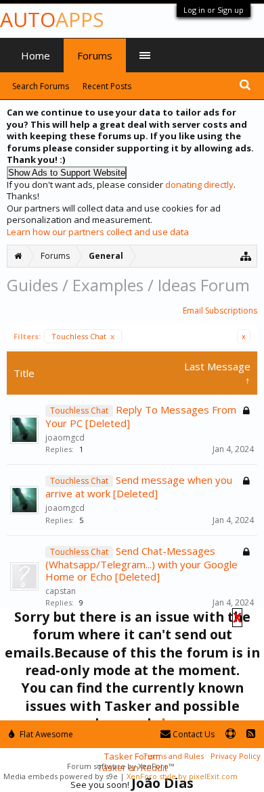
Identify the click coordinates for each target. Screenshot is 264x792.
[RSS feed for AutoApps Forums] (251, 734)
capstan (60, 591)
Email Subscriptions (220, 310)
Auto (52, 19)
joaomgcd (65, 437)
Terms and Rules (173, 756)
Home (35, 55)
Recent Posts (107, 86)
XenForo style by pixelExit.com (182, 776)
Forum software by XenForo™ (120, 766)
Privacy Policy (236, 756)
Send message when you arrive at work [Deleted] (138, 486)
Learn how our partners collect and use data (98, 232)
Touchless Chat (82, 336)
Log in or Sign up (213, 10)
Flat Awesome (45, 734)
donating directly (199, 184)
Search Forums (40, 86)
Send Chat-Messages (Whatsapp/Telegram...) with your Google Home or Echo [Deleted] (141, 563)
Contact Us (193, 734)
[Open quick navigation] (246, 255)
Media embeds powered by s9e (60, 776)
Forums (94, 55)
